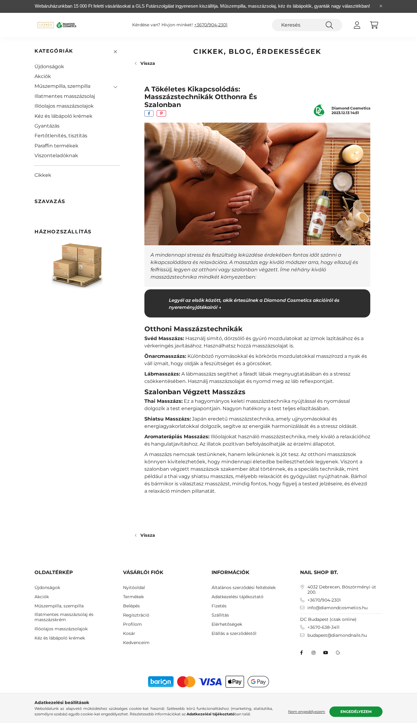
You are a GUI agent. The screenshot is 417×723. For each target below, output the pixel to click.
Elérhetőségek (227, 624)
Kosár (129, 633)
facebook (301, 653)
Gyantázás (47, 126)
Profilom (132, 624)
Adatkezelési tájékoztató (237, 596)
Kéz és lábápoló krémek (63, 116)
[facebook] (149, 113)
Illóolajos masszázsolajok (64, 106)
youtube (326, 653)
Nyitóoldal (134, 587)
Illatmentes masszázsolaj (64, 96)
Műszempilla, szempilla (62, 86)
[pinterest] (161, 113)
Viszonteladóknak (56, 155)
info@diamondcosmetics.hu (337, 607)
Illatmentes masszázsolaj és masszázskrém (63, 617)
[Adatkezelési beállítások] (338, 653)
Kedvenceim (136, 642)
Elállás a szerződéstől (234, 633)
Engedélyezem (356, 711)
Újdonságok (49, 66)
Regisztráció (136, 615)
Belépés (131, 606)
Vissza (147, 63)
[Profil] (357, 25)
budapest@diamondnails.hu (337, 635)
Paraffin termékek (56, 146)
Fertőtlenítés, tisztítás (60, 136)
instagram (313, 653)
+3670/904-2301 (210, 25)
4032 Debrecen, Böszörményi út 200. (341, 589)
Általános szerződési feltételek (244, 587)
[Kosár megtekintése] (374, 25)
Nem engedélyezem (306, 711)
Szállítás (220, 615)
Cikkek (42, 175)
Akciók (42, 76)
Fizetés (219, 606)
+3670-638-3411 (323, 627)
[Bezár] (381, 6)
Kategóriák (53, 51)
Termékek (133, 596)
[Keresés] (329, 25)
